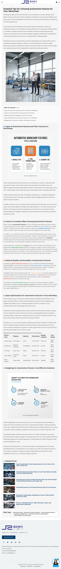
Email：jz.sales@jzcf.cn (8, 553)
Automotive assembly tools (21, 513)
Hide (18, 107)
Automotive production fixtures (32, 512)
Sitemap (22, 566)
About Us (5, 532)
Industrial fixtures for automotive (22, 515)
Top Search (37, 566)
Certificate (14, 532)
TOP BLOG (29, 566)
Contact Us (23, 532)
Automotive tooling (18, 512)
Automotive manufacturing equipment (38, 513)
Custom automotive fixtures (48, 512)
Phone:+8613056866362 (9, 551)
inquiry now (8, 537)
